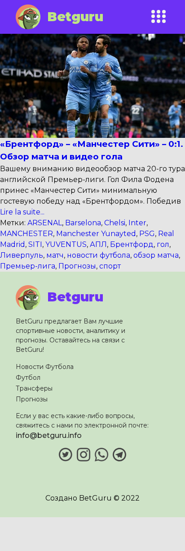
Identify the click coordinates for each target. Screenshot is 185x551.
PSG (147, 233)
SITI (35, 244)
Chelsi (114, 223)
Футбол (28, 377)
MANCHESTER (26, 233)
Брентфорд (132, 244)
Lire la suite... (22, 212)
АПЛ (98, 244)
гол (163, 244)
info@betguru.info (49, 435)
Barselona (83, 223)
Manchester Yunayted (96, 233)
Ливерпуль (21, 255)
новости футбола (98, 255)
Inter (137, 223)
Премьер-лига (27, 266)
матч (55, 255)
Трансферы (34, 388)
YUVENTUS (66, 244)
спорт (110, 266)
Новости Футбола (45, 367)
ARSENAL (44, 223)
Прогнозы (77, 266)
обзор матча (156, 255)
